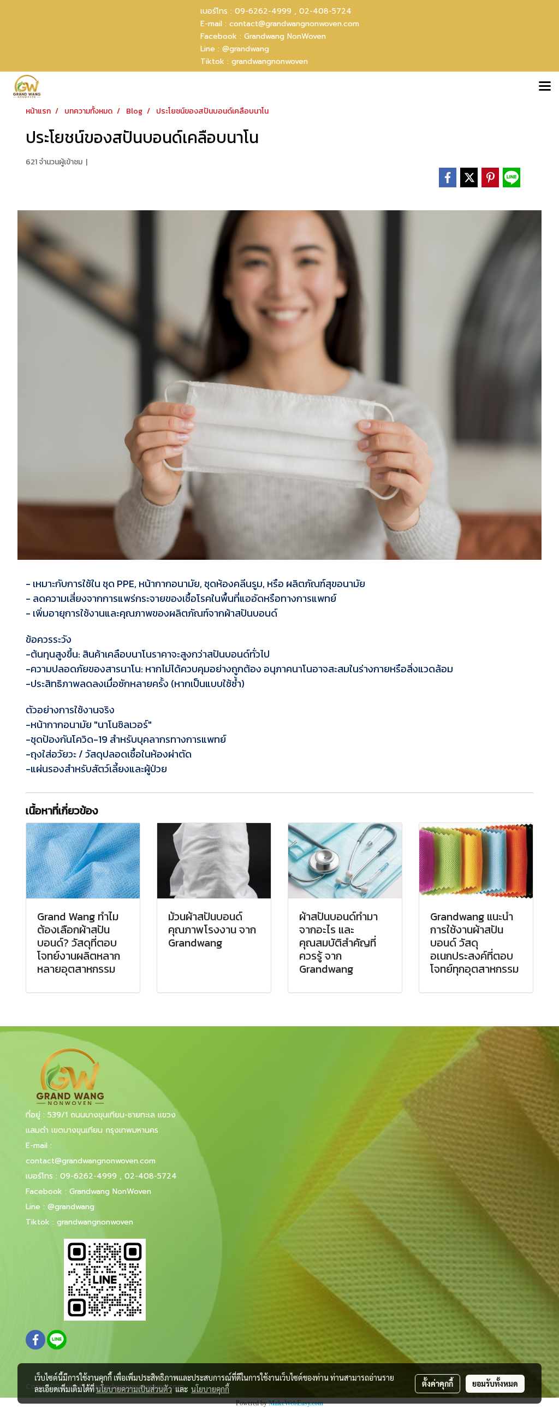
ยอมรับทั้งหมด (495, 1383)
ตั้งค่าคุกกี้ (437, 1383)
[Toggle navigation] (545, 87)
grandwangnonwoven (269, 61)
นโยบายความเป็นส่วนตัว (134, 1389)
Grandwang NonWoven (285, 36)
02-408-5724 (325, 11)
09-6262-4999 (88, 1176)
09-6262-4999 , (265, 11)
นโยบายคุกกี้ (210, 1389)
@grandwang (245, 49)
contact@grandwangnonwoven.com (294, 23)
